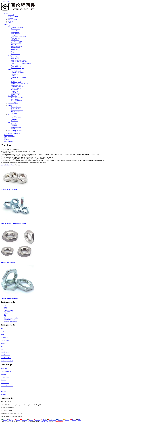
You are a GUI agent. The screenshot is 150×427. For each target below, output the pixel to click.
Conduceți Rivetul (16, 117)
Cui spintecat (14, 125)
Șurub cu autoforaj (16, 66)
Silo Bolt (13, 44)
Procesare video (8, 135)
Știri (5, 138)
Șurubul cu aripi (15, 54)
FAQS (9, 22)
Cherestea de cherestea (17, 27)
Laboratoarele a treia (9, 136)
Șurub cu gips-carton (16, 65)
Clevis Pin (14, 124)
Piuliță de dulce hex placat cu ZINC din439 (13, 223)
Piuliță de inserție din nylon (18, 77)
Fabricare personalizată (14, 133)
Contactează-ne (8, 141)
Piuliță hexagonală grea (17, 86)
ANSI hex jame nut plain (8, 262)
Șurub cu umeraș (15, 33)
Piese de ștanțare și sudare (15, 130)
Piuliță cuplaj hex (16, 85)
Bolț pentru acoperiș (16, 41)
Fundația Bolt (15, 32)
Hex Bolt (13, 35)
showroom (4, 394)
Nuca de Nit (14, 74)
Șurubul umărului (16, 43)
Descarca (6, 139)
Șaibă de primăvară (16, 100)
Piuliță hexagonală (16, 82)
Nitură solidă (14, 121)
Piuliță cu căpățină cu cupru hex (20, 83)
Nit (8, 114)
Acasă (6, 13)
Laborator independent (7, 386)
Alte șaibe (14, 102)
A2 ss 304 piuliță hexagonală (9, 189)
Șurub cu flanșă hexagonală (18, 36)
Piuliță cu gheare (15, 91)
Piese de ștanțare (5, 355)
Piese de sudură (5, 352)
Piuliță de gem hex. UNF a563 (9, 298)
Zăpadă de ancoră (16, 111)
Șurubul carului (15, 29)
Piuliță (13, 75)
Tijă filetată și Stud (13, 103)
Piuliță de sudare (15, 93)
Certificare (10, 18)
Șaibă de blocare (15, 99)
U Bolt (13, 52)
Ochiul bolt (14, 30)
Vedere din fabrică (13, 16)
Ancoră (10, 105)
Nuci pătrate (14, 89)
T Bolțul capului (15, 47)
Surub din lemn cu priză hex (19, 61)
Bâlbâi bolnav (15, 40)
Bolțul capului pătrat (16, 46)
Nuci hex (13, 79)
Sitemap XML (45, 421)
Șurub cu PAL (15, 58)
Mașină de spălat (12, 96)
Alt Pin (13, 128)
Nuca (9, 69)
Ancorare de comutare (17, 110)
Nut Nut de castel (16, 71)
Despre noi (11, 15)
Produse (6, 24)
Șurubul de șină (15, 50)
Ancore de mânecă (16, 108)
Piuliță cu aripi (15, 94)
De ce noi (10, 21)
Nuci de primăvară (16, 88)
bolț (9, 26)
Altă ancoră (14, 113)
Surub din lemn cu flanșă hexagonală (21, 63)
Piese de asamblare (13, 131)
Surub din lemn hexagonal (18, 60)
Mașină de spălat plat (17, 97)
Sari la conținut (5, 1)
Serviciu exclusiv (12, 19)
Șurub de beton (15, 57)
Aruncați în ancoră (16, 107)
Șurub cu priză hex (16, 38)
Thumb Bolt (14, 49)
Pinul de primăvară (16, 127)
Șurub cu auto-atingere (17, 68)
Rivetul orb (14, 116)
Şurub (9, 55)
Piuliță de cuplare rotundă (18, 72)
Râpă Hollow (14, 119)
